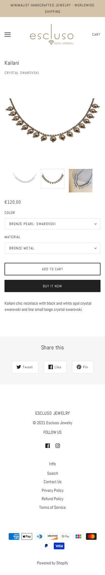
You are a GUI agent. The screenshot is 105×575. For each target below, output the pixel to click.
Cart (96, 34)
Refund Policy (52, 498)
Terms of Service (52, 507)
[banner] (51, 34)
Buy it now (52, 286)
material (12, 237)
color (9, 212)
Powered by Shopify (52, 563)
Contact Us (53, 481)
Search (52, 473)
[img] (48, 445)
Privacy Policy (53, 490)
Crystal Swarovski (21, 72)
